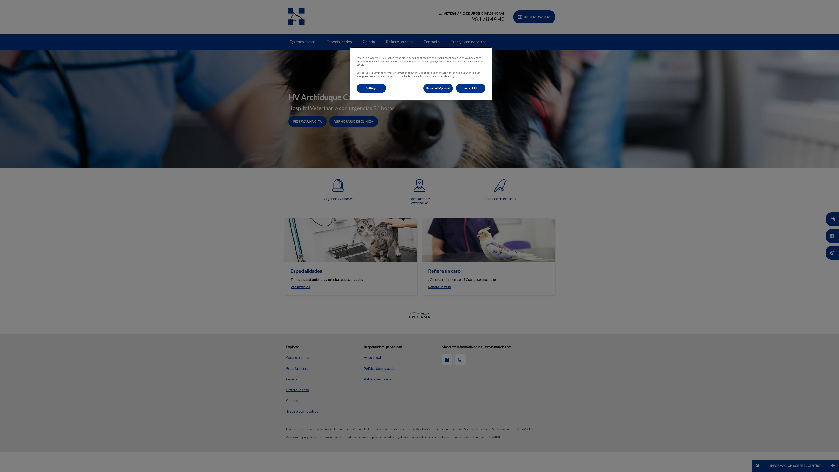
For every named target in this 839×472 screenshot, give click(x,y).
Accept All (470, 88)
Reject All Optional (438, 88)
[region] (421, 73)
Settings (371, 88)
